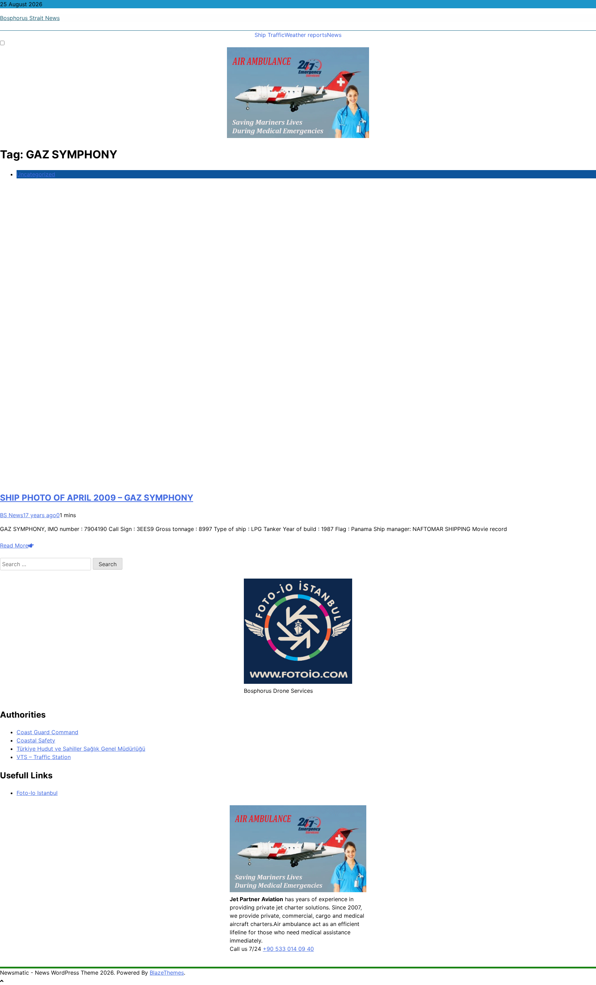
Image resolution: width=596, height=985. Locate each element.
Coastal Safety (36, 740)
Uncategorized (36, 174)
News (334, 34)
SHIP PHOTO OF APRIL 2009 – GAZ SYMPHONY (96, 498)
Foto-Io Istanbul (37, 792)
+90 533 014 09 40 (288, 948)
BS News (11, 515)
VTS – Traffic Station (44, 756)
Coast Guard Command (47, 732)
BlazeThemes (167, 972)
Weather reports (306, 34)
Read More (14, 545)
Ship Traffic (270, 34)
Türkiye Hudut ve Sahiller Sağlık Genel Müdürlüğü (81, 748)
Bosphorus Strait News (30, 17)
